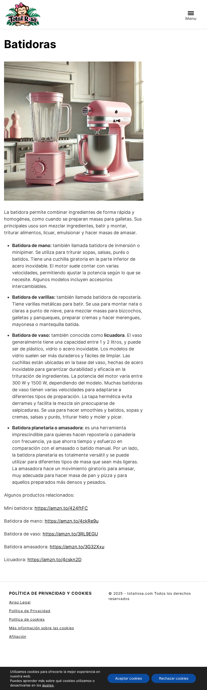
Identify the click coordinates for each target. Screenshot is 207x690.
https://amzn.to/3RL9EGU (70, 533)
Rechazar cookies (173, 678)
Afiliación (17, 636)
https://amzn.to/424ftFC (61, 508)
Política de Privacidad (29, 611)
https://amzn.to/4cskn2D (55, 559)
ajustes (48, 685)
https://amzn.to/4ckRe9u (71, 521)
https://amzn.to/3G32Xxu (77, 546)
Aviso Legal (20, 602)
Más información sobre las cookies (41, 628)
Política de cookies (27, 619)
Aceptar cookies (128, 678)
